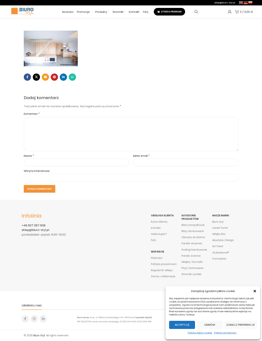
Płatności (156, 258)
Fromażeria (219, 258)
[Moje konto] (229, 11)
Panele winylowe (192, 243)
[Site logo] (22, 11)
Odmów (209, 325)
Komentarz (32, 114)
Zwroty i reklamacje (163, 276)
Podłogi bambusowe (194, 249)
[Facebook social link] (27, 77)
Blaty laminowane (193, 231)
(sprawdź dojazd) (143, 317)
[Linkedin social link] (63, 77)
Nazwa (29, 156)
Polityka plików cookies (200, 332)
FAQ (153, 240)
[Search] (196, 11)
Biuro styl (217, 222)
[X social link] (36, 77)
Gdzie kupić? (159, 234)
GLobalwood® (220, 252)
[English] (241, 2)
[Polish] (250, 2)
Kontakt (156, 228)
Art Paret (217, 246)
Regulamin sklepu (162, 270)
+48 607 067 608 (34, 225)
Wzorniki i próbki (191, 274)
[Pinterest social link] (54, 77)
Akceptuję (182, 325)
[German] (245, 2)
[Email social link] (45, 77)
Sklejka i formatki (192, 262)
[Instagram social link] (34, 318)
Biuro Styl (39, 335)
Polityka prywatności (225, 332)
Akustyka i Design (223, 240)
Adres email (141, 156)
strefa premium (171, 11)
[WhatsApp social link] (72, 77)
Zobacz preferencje (240, 325)
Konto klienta (159, 222)
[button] (255, 291)
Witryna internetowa (37, 171)
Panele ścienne (191, 256)
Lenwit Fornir (220, 228)
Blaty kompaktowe (193, 225)
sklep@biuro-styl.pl (224, 2)
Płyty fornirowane (192, 268)
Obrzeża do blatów (193, 237)
